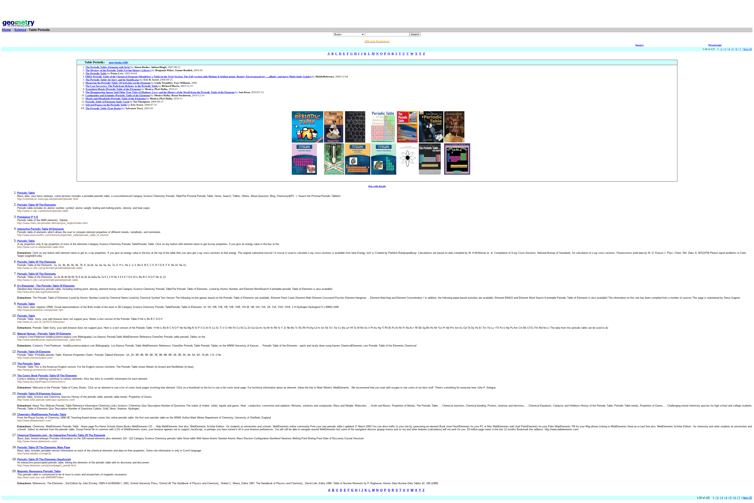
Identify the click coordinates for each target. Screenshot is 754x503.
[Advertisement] (377, 10)
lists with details (377, 186)
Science (20, 30)
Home (6, 30)
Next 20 (747, 49)
